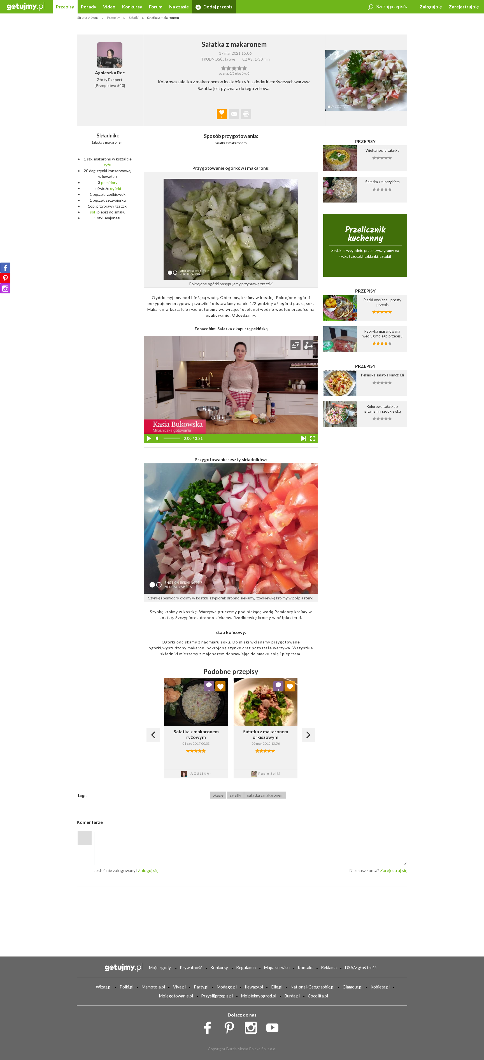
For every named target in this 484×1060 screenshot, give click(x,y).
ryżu (107, 164)
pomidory (109, 182)
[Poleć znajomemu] (234, 114)
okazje (218, 795)
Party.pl (201, 986)
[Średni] (228, 67)
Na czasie (179, 6)
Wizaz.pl (103, 986)
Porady (88, 6)
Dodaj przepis (217, 6)
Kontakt (305, 967)
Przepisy (65, 6)
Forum (155, 6)
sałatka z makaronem (265, 795)
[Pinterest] (5, 278)
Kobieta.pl (380, 986)
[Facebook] (5, 268)
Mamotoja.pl (153, 986)
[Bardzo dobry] (239, 67)
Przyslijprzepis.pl (217, 995)
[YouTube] (274, 1026)
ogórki (115, 188)
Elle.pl (276, 986)
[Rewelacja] (244, 67)
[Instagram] (5, 288)
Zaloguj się (431, 6)
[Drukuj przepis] (246, 114)
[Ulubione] (220, 686)
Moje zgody (160, 967)
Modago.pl (227, 986)
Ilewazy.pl (254, 986)
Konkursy (132, 6)
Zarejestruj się (464, 6)
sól (92, 212)
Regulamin (246, 967)
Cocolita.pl (318, 995)
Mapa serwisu (277, 967)
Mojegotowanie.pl (176, 995)
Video (109, 6)
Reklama (329, 967)
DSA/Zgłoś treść (360, 967)
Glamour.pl (352, 986)
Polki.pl (126, 986)
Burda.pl (292, 995)
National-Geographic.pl (312, 986)
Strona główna (88, 17)
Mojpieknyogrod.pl (258, 995)
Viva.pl (179, 986)
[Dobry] (234, 67)
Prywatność (191, 967)
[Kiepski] (223, 67)
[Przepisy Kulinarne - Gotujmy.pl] (25, 6)
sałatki (235, 795)
